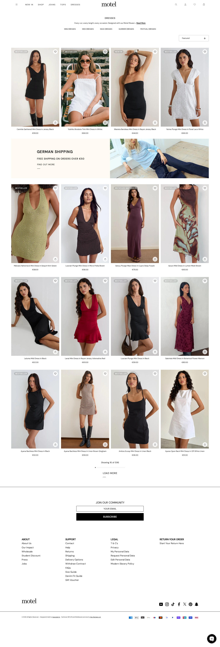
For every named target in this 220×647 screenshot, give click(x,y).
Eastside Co (56, 617)
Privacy (115, 547)
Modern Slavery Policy (122, 563)
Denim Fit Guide (73, 575)
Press (25, 559)
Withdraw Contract (75, 563)
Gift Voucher (72, 580)
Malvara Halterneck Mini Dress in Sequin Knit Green (35, 266)
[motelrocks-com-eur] (108, 4)
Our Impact (28, 547)
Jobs (24, 563)
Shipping (70, 555)
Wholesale (27, 551)
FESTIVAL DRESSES (148, 29)
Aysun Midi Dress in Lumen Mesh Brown (184, 266)
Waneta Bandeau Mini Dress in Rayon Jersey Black (135, 129)
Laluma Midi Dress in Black (35, 358)
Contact (69, 543)
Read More (140, 23)
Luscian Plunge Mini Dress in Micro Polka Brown (85, 266)
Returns (69, 551)
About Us (26, 543)
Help (67, 547)
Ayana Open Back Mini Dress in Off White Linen (184, 451)
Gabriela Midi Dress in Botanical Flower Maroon (184, 358)
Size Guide (71, 571)
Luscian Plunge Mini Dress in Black (135, 358)
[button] (55, 51)
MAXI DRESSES (106, 29)
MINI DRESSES (70, 29)
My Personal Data (120, 551)
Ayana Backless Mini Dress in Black (35, 451)
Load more (110, 473)
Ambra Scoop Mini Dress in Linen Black (135, 451)
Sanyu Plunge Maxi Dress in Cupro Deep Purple (135, 266)
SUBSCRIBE (110, 516)
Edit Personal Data (120, 559)
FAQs (68, 567)
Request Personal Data (123, 555)
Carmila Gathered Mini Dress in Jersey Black (35, 129)
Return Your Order (172, 539)
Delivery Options (74, 559)
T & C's (114, 543)
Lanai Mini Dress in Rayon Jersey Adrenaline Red (85, 358)
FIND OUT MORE (46, 164)
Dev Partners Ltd (95, 617)
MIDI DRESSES (88, 29)
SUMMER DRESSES (126, 29)
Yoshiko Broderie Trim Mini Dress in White (85, 129)
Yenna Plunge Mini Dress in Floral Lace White (184, 129)
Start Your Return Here (172, 543)
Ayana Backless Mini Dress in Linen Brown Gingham (85, 451)
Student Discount (31, 555)
